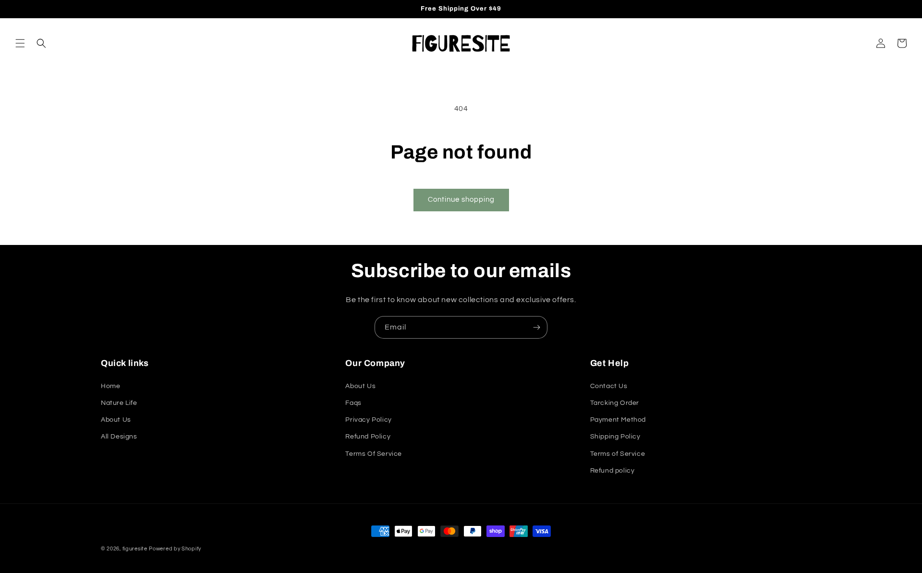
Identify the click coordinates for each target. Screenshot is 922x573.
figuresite (134, 548)
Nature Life (119, 403)
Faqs (353, 403)
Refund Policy (367, 436)
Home (110, 386)
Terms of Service (617, 454)
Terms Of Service (373, 454)
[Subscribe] (536, 327)
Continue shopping (461, 199)
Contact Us (609, 386)
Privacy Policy (368, 419)
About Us (116, 419)
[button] (20, 43)
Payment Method (618, 419)
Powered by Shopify (175, 548)
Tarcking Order (614, 403)
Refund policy (612, 470)
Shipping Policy (615, 436)
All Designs (119, 436)
